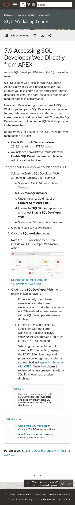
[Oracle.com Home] (6, 4)
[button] (14, 4)
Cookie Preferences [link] (45, 499)
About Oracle (24, 494)
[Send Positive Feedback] (69, 483)
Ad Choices (64, 499)
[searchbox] (54, 4)
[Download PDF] (42, 35)
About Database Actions (31, 433)
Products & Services (59, 494)
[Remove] (34, 4)
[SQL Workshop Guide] (34, 35)
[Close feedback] (28, 483)
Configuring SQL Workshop (33, 425)
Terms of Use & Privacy (20, 499)
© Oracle (9, 494)
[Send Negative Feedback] (62, 483)
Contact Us (40, 494)
